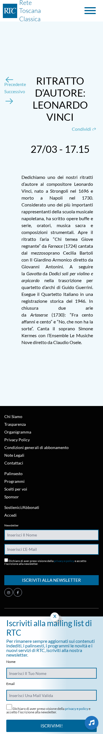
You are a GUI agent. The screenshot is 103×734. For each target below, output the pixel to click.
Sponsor (11, 496)
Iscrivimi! (52, 725)
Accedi (10, 515)
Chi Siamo (13, 416)
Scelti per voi (15, 489)
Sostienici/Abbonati (21, 507)
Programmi (14, 481)
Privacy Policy (17, 439)
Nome (10, 661)
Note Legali (14, 455)
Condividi (82, 129)
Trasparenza (15, 424)
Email (10, 684)
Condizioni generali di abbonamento (36, 447)
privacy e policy (64, 561)
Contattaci (13, 462)
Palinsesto (13, 473)
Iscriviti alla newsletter (51, 580)
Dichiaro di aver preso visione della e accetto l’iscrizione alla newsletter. (45, 562)
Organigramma (17, 432)
